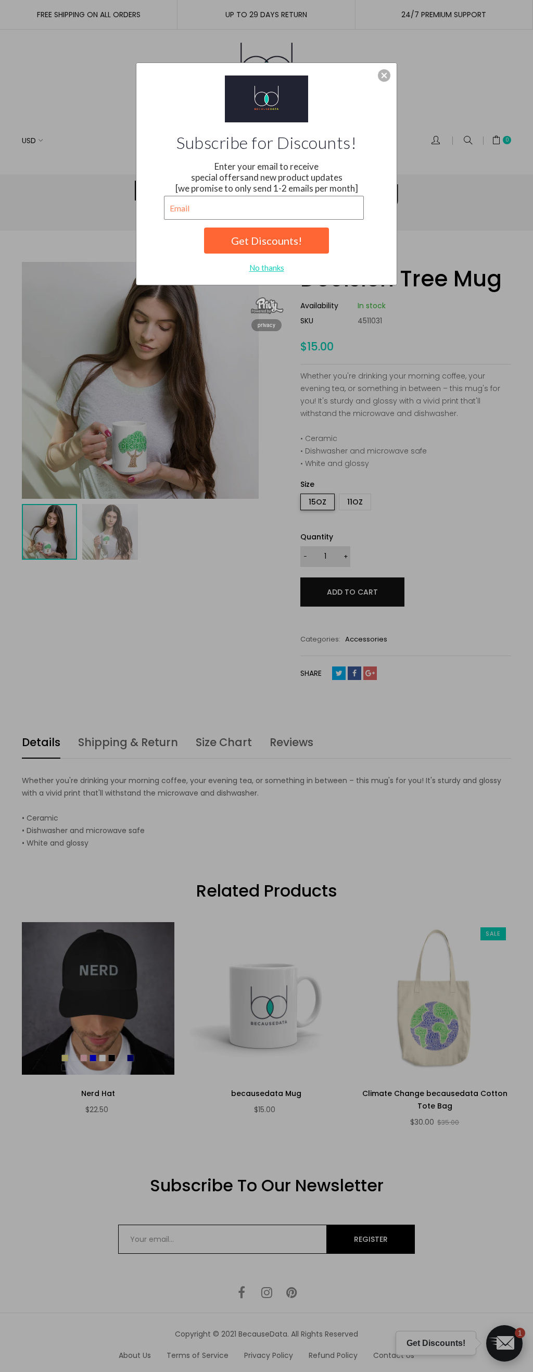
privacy (266, 325)
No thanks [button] (266, 267)
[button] (384, 75)
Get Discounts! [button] (266, 240)
